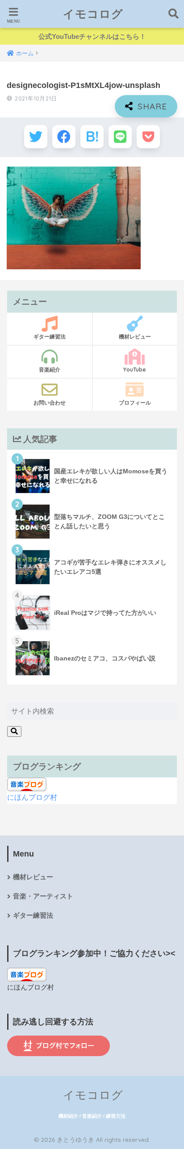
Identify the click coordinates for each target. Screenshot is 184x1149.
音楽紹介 (49, 369)
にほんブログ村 (32, 797)
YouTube (134, 369)
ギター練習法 (49, 336)
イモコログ (93, 14)
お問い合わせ (49, 402)
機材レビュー (135, 336)
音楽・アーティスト (43, 896)
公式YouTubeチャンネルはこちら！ (92, 36)
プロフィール (135, 402)
